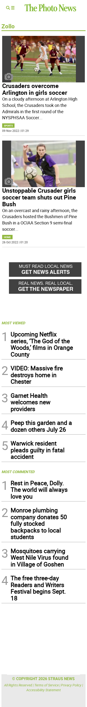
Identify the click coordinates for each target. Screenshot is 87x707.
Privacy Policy (71, 685)
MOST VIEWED (13, 322)
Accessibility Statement (43, 690)
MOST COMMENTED (18, 471)
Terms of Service (46, 685)
